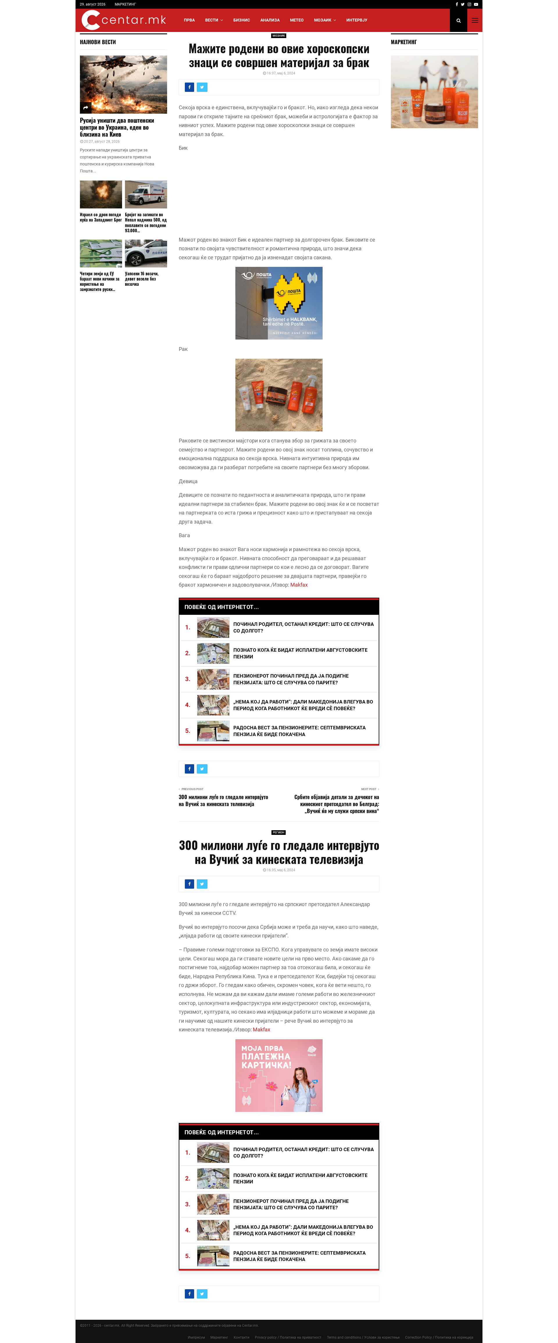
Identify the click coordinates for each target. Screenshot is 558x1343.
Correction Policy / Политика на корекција (439, 1337)
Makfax (299, 585)
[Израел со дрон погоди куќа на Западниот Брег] (101, 195)
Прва (189, 20)
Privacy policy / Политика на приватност (288, 1337)
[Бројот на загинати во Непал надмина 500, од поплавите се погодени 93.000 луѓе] (146, 195)
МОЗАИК (322, 20)
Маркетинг (219, 1337)
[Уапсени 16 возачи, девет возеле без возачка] (146, 254)
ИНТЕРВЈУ (356, 20)
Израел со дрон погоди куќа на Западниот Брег (101, 217)
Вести (211, 20)
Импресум (196, 1337)
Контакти (241, 1337)
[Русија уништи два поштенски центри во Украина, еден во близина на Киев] (123, 85)
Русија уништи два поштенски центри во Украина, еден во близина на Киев (117, 127)
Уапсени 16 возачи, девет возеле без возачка (141, 278)
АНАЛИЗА (270, 20)
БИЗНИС (241, 20)
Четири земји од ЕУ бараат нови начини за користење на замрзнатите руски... (99, 281)
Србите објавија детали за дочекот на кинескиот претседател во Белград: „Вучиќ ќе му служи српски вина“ (336, 804)
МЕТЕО (297, 20)
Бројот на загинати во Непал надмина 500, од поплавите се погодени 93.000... (146, 222)
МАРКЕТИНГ (125, 4)
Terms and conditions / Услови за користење (363, 1337)
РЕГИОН (278, 832)
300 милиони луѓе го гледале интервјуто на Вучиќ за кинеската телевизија (223, 800)
